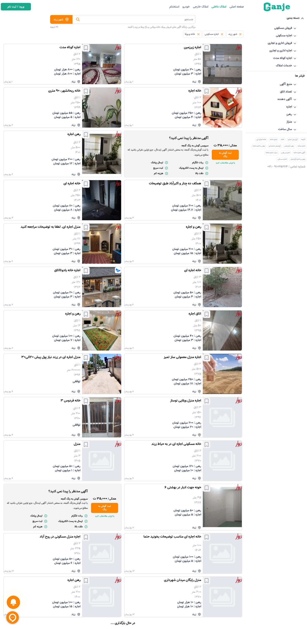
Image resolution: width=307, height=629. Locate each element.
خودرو (186, 6)
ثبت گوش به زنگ (225, 154)
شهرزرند (58, 19)
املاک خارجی (200, 6)
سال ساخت (285, 129)
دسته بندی (293, 18)
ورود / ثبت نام (16, 6)
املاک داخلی (219, 6)
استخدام (174, 6)
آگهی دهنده (285, 99)
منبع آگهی (286, 84)
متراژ (289, 121)
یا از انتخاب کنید (225, 163)
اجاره (289, 106)
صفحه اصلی (237, 6)
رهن (289, 114)
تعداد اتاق (286, 91)
